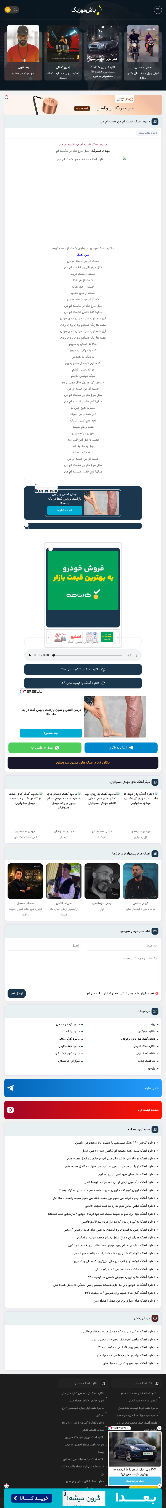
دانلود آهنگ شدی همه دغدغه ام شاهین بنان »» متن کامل (118, 1151)
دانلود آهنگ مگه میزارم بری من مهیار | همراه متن (124, 1301)
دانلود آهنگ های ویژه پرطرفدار (138, 1039)
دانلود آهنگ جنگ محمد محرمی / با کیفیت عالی (125, 1269)
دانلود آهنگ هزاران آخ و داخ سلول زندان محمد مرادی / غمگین (116, 1237)
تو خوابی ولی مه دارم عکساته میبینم (103, 72)
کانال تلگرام (152, 1088)
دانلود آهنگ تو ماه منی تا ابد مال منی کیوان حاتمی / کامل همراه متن (111, 1158)
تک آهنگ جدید (146, 1061)
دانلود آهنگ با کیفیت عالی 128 (80, 683)
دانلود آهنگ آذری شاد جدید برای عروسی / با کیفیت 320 (120, 1293)
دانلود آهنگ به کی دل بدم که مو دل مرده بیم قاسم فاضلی (118, 1222)
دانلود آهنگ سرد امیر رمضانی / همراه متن (129, 1363)
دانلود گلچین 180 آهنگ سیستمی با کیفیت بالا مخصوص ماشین (143, 71)
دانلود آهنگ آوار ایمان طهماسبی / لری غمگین (126, 1174)
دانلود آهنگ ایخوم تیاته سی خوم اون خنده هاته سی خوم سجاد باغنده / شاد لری (104, 1198)
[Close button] (159, 1428)
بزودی (151, 1068)
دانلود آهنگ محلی (69, 1039)
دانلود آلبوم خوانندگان (67, 1054)
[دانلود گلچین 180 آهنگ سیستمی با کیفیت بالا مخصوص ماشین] (143, 43)
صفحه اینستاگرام (148, 1110)
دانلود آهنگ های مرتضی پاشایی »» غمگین (23, 69)
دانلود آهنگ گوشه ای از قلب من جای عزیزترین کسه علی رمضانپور (114, 1261)
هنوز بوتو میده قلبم (63, 70)
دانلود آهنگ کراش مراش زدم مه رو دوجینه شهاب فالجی (120, 1206)
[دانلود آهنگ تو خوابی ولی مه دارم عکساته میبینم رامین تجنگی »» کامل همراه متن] (103, 43)
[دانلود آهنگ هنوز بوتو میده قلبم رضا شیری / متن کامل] (63, 43)
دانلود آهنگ (99, 144)
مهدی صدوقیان (100, 151)
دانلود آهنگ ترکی (145, 1054)
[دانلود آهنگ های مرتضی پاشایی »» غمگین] (23, 43)
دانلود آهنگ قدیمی (144, 1046)
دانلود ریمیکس (146, 1031)
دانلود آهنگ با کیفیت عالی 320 (80, 669)
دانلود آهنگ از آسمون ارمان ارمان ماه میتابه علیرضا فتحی (119, 1182)
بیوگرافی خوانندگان (69, 1061)
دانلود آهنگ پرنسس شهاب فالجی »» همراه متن (125, 1355)
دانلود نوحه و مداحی (68, 1024)
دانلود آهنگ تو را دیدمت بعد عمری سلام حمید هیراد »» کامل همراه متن (110, 1166)
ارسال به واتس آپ (42, 748)
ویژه (152, 1024)
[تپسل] (6, 97)
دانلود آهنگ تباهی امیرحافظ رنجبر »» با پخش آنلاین (122, 1339)
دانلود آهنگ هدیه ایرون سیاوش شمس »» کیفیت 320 (121, 1277)
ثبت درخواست (135, 1481)
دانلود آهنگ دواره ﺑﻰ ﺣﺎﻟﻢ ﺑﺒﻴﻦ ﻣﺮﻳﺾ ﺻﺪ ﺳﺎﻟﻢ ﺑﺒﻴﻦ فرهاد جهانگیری (111, 1245)
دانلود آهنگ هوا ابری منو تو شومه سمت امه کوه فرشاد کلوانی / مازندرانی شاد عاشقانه (101, 1214)
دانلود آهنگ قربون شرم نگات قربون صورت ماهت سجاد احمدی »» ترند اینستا (107, 1190)
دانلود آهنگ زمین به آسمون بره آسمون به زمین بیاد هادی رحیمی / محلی (109, 1230)
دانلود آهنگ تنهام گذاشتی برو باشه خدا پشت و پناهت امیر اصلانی (113, 1253)
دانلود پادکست (71, 1031)
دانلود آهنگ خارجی (69, 1046)
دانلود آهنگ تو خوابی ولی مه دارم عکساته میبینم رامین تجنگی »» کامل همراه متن (104, 1285)
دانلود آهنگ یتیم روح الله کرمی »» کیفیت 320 (126, 1347)
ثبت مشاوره (64, 510)
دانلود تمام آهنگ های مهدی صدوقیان (83, 762)
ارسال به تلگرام (118, 748)
